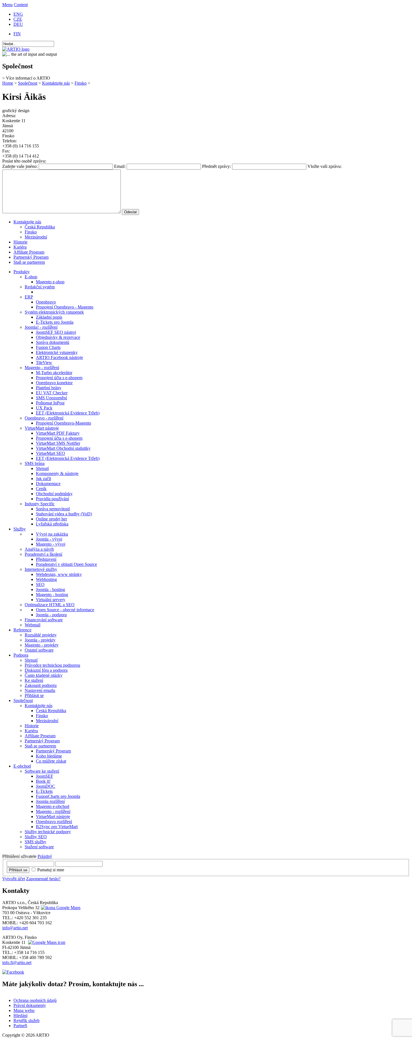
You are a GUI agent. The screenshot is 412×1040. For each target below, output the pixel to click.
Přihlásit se (18, 870)
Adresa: (9, 115)
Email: (120, 166)
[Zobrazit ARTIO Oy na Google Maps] (46, 942)
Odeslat (130, 212)
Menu (7, 4)
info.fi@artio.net (16, 962)
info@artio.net (15, 927)
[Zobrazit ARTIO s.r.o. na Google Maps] (60, 907)
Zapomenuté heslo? (43, 878)
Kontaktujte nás (56, 83)
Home (7, 83)
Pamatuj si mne (50, 869)
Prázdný (45, 856)
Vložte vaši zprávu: (324, 166)
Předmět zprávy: (217, 166)
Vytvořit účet (13, 878)
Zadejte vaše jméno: (20, 166)
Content (21, 4)
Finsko (81, 83)
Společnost (27, 83)
